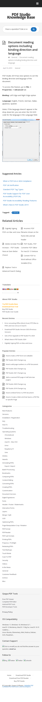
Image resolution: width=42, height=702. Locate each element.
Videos (4, 564)
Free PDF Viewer (8, 599)
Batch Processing (8, 470)
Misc (3, 581)
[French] (6, 289)
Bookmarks (6, 473)
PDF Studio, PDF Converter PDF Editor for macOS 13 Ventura (29, 247)
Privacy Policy (7, 612)
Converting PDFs (8, 484)
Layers (4, 511)
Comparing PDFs (8, 477)
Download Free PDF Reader (19, 678)
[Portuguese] (15, 289)
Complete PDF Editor (9, 602)
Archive (5, 578)
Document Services (9, 494)
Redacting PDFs (7, 546)
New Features (7, 411)
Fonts (4, 501)
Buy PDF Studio (7, 309)
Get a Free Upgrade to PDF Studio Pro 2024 (20, 336)
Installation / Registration (11, 418)
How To (5, 425)
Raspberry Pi (9, 449)
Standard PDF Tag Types (13, 189)
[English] (3, 289)
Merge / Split (6, 515)
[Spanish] (17, 289)
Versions (5, 414)
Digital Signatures (8, 497)
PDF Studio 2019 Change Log (16, 388)
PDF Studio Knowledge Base (21, 16)
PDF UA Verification (11, 185)
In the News (6, 567)
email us (12, 649)
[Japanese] (13, 289)
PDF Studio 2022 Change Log (16, 369)
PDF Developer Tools (9, 607)
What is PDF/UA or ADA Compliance (17, 181)
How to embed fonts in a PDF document (20, 393)
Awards (5, 459)
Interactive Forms (8, 508)
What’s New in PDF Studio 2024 (15, 339)
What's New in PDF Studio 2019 (15, 205)
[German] (8, 289)
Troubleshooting (8, 428)
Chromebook (9, 435)
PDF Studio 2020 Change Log (16, 384)
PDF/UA (16, 212)
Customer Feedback (9, 574)
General (14, 57)
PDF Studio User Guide (10, 312)
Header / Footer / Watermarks (13, 504)
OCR (3, 518)
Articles (4, 456)
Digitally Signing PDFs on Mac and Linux (18, 343)
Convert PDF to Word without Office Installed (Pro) (28, 259)
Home (9, 675)
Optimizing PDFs (8, 522)
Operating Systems (9, 432)
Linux (6, 445)
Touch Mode (6, 553)
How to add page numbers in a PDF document (22, 364)
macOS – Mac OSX (11, 442)
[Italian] (10, 289)
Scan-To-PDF (6, 557)
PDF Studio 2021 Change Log (16, 373)
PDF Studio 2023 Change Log (16, 360)
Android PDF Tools (8, 604)
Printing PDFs (7, 539)
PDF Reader (6, 532)
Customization (7, 490)
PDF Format (6, 529)
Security (5, 560)
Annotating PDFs (8, 463)
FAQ (3, 421)
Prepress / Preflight (9, 543)
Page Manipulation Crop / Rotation (14, 525)
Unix (6, 452)
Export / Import (10, 466)
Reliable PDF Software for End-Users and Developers (17, 686)
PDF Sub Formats (8, 536)
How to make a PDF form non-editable (19, 356)
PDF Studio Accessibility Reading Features (20, 200)
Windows (8, 438)
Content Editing (7, 480)
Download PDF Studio (23, 675)
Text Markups (7, 550)
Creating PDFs (7, 487)
